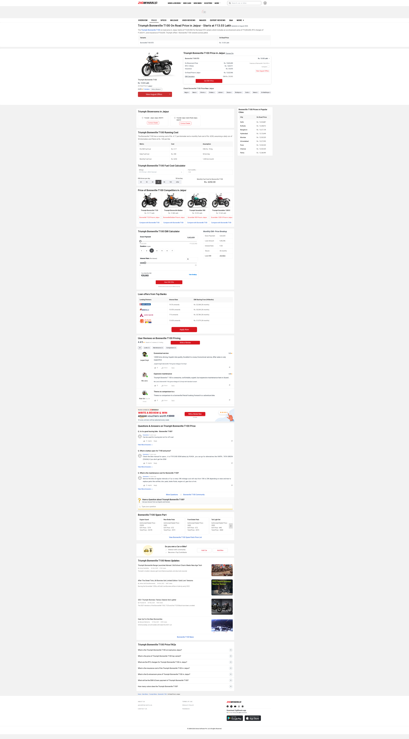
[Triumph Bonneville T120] (149, 200)
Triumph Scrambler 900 (197, 210)
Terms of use (187, 701)
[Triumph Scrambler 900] (197, 200)
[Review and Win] (185, 414)
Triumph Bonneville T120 (149, 210)
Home (139, 694)
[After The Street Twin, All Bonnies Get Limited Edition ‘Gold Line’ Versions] (222, 587)
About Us (141, 701)
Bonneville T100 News (185, 637)
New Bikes (145, 694)
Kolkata (243, 126)
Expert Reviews (217, 20)
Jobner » (220, 92)
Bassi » (195, 92)
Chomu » (203, 92)
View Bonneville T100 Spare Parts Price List (185, 537)
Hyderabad (244, 134)
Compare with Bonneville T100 (149, 223)
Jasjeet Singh (144, 360)
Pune (242, 145)
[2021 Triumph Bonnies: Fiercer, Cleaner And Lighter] (222, 607)
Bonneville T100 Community (194, 495)
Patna (242, 153)
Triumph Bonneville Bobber (173, 210)
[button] (230, 3)
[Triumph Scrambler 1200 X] (221, 200)
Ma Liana (144, 381)
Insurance (145, 435)
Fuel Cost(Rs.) (192, 170)
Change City (230, 53)
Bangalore (243, 130)
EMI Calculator (190, 76)
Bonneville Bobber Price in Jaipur (174, 217)
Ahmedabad (244, 141)
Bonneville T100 (162, 694)
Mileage (141, 170)
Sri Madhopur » (265, 92)
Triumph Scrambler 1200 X (221, 210)
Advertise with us (145, 705)
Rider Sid (142, 399)
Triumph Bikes (153, 694)
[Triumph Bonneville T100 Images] (159, 64)
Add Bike (220, 550)
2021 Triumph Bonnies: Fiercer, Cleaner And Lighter (157, 600)
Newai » (255, 92)
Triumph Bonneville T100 (150, 30)
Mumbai (243, 137)
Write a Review (156, 89)
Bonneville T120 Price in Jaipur (149, 217)
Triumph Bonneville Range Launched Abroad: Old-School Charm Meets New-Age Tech (170, 565)
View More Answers (144, 445)
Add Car (204, 550)
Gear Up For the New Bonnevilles (150, 619)
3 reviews (146, 89)
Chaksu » (212, 92)
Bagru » (187, 92)
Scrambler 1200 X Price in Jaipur (221, 217)
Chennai (243, 149)
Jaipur (150, 86)
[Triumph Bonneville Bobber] (173, 200)
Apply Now (184, 329)
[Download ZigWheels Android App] (235, 718)
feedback (186, 709)
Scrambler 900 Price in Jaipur (197, 217)
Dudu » (247, 92)
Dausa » (229, 92)
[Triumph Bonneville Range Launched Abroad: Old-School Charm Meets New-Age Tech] (222, 570)
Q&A (231, 20)
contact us (142, 709)
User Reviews (188, 20)
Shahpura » (238, 92)
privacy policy (188, 705)
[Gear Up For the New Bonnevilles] (222, 626)
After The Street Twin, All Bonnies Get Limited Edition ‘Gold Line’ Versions (165, 581)
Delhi (242, 122)
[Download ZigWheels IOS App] (253, 718)
